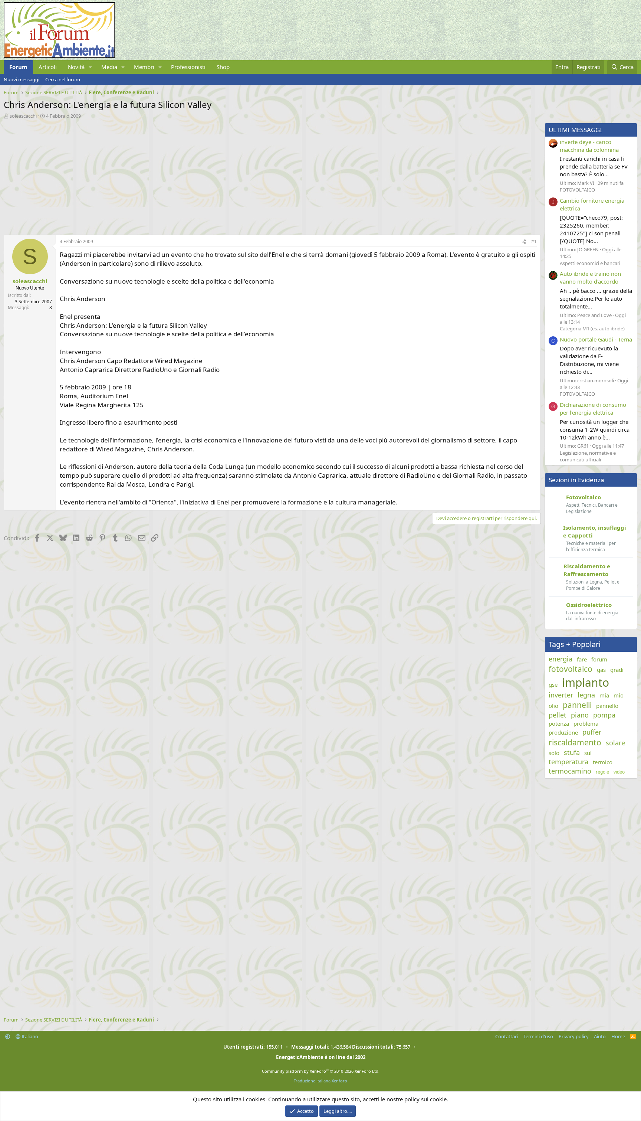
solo (554, 752)
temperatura (568, 761)
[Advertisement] (226, 175)
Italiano (29, 1036)
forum (599, 659)
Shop (223, 67)
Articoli (48, 67)
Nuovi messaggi (21, 79)
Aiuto (600, 1036)
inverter (561, 694)
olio (553, 705)
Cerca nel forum (62, 79)
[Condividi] (524, 242)
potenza (559, 723)
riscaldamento (575, 742)
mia (604, 695)
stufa (572, 752)
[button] (90, 67)
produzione (563, 732)
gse (553, 684)
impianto (585, 682)
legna (586, 694)
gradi (617, 669)
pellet (557, 714)
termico (602, 762)
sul (588, 752)
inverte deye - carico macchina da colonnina (589, 145)
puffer (591, 732)
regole (602, 772)
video (619, 772)
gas (601, 669)
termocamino (570, 771)
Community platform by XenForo (320, 1071)
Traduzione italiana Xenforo (320, 1081)
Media (109, 67)
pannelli (577, 705)
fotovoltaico (570, 669)
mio (619, 695)
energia (560, 658)
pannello (607, 705)
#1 (534, 241)
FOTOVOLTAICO (577, 189)
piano (580, 714)
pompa (604, 714)
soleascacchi (23, 115)
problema (585, 723)
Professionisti (188, 67)
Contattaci (506, 1036)
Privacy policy (574, 1036)
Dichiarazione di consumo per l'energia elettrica (593, 408)
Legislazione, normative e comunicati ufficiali (588, 456)
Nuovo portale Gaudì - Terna (596, 339)
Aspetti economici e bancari (590, 263)
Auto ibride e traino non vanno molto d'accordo (590, 277)
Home (618, 1036)
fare (582, 659)
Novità (76, 67)
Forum (18, 67)
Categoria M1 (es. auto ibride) (592, 328)
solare (615, 742)
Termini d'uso (538, 1036)
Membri (144, 67)
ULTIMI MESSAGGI (575, 129)
